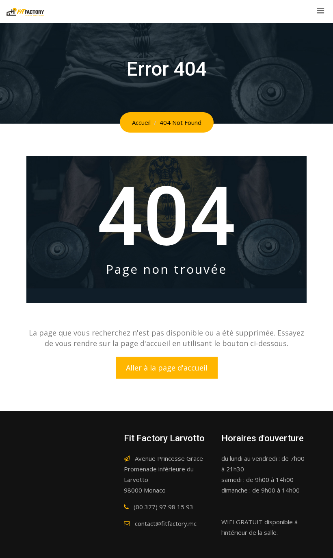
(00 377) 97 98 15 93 (163, 507)
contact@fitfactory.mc (166, 523)
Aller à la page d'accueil (167, 368)
